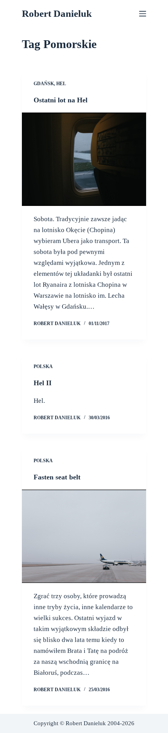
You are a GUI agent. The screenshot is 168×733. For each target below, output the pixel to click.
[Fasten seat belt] (84, 536)
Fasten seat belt (57, 477)
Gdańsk (44, 83)
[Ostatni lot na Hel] (84, 159)
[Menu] (142, 13)
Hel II (43, 383)
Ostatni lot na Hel (61, 100)
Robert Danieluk (57, 13)
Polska (43, 366)
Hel (61, 83)
